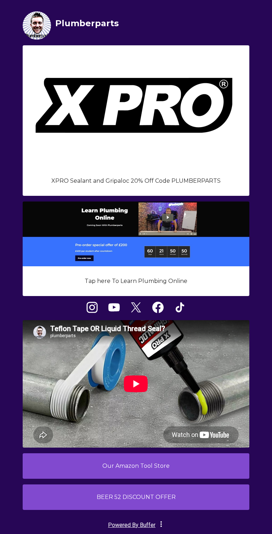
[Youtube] (114, 311)
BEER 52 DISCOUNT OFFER (136, 497)
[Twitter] (136, 311)
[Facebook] (158, 311)
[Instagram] (92, 311)
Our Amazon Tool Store (136, 465)
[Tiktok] (180, 311)
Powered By (131, 525)
